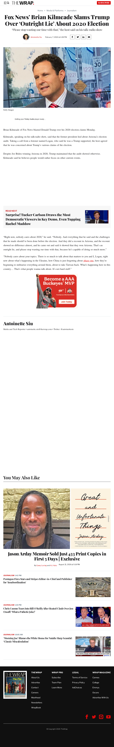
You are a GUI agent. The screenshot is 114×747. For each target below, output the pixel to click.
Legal (75, 672)
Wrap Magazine (101, 672)
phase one (89, 260)
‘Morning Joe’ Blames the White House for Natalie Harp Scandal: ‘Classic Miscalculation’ (37, 639)
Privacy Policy (78, 682)
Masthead (35, 697)
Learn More (57, 687)
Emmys (95, 687)
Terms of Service (79, 677)
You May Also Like (21, 477)
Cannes (95, 677)
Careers (34, 692)
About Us (35, 677)
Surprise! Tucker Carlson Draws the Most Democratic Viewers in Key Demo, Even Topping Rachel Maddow (43, 219)
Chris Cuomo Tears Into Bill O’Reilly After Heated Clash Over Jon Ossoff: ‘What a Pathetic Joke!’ (38, 610)
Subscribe (104, 3)
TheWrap (36, 672)
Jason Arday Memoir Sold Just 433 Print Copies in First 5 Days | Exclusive (57, 556)
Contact (35, 687)
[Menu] (6, 3)
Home (40, 10)
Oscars (95, 692)
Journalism (72, 10)
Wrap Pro (57, 672)
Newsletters (36, 702)
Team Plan (56, 682)
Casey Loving (41, 565)
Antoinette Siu (36, 37)
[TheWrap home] (23, 3)
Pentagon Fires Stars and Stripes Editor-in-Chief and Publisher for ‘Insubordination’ (37, 580)
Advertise (35, 682)
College (95, 682)
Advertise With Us (100, 697)
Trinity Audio (29, 119)
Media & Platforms (55, 10)
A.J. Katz (53, 565)
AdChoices (77, 687)
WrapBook (36, 707)
